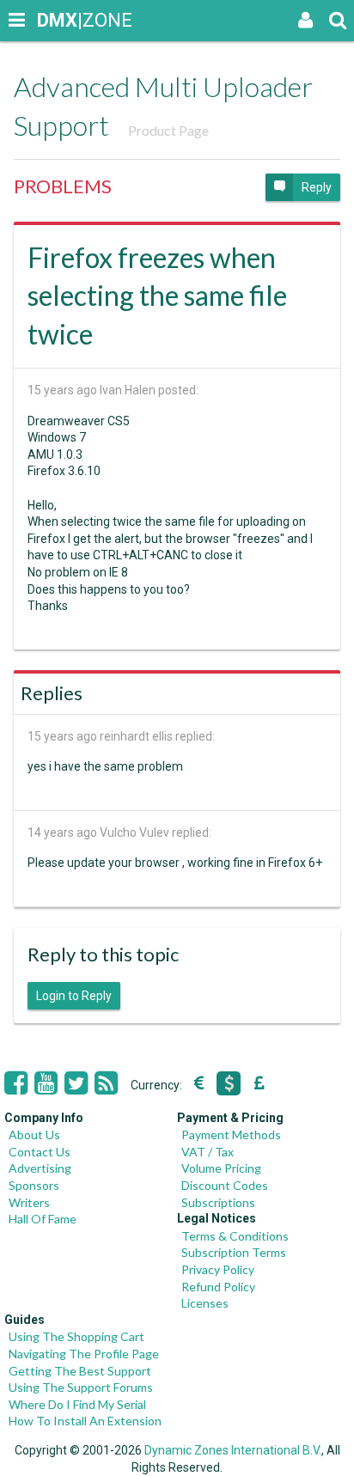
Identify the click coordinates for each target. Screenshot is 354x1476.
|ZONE (53, 20)
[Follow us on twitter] (76, 1083)
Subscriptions (218, 1202)
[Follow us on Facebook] (15, 1083)
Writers (29, 1202)
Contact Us (39, 1151)
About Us (34, 1134)
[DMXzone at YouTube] (46, 1083)
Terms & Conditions (235, 1236)
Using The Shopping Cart (76, 1336)
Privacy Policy (217, 1269)
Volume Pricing (221, 1168)
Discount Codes (224, 1185)
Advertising (40, 1168)
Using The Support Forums (81, 1387)
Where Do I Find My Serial (77, 1404)
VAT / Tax (207, 1151)
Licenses (205, 1303)
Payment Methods (231, 1134)
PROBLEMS (63, 186)
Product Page (168, 130)
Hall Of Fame (42, 1218)
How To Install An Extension (85, 1420)
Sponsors (34, 1185)
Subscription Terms (233, 1252)
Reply (317, 187)
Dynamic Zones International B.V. (232, 1450)
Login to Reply (74, 996)
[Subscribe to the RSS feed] (106, 1083)
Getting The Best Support (80, 1370)
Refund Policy (218, 1286)
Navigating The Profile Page (84, 1353)
